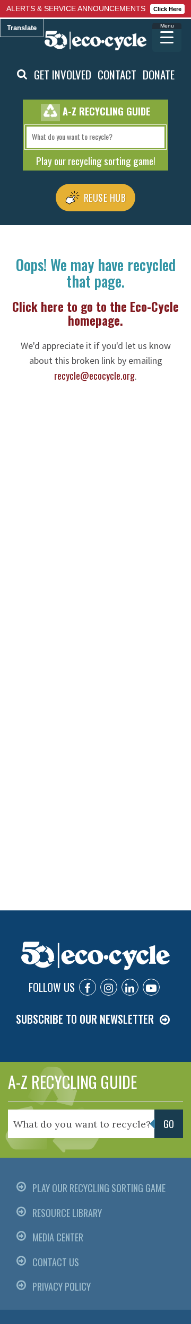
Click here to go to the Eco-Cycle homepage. (95, 313)
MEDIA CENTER (57, 1237)
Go (168, 1124)
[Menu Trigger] (166, 37)
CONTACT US (55, 1262)
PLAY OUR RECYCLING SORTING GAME (99, 1188)
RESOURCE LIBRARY (67, 1213)
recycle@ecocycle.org (94, 375)
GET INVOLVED (62, 74)
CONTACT (117, 74)
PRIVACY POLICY (61, 1286)
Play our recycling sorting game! (95, 160)
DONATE (159, 74)
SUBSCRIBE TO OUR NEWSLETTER (85, 1019)
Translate (22, 28)
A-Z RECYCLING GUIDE (72, 1082)
